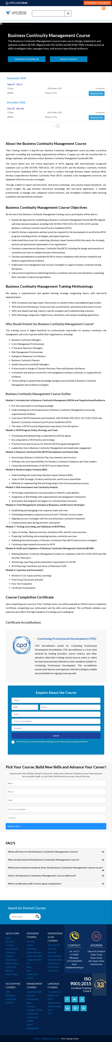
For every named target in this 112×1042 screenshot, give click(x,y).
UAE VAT (10, 1002)
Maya (29, 967)
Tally (8, 992)
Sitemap (9, 970)
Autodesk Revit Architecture (55, 961)
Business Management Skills (33, 999)
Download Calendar (25, 59)
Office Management (33, 1026)
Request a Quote (68, 59)
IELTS (50, 1010)
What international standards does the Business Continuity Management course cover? (55, 867)
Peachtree (10, 995)
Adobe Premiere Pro (34, 961)
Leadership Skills (34, 992)
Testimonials (11, 959)
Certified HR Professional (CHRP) (32, 1017)
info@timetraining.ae (75, 967)
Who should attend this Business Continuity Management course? (43, 859)
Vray (29, 970)
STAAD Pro (53, 970)
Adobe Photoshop (32, 947)
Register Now (13, 826)
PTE (50, 1013)
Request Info (97, 93)
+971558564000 (74, 961)
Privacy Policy (12, 974)
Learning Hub (12, 948)
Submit (56, 735)
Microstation (53, 967)
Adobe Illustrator (34, 956)
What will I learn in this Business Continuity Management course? (43, 851)
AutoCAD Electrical (52, 950)
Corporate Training (10, 954)
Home (8, 938)
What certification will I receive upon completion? (34, 883)
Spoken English (55, 1006)
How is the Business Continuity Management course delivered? (42, 875)
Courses (9, 945)
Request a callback (98, 3)
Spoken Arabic (54, 1002)
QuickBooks (11, 999)
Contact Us (11, 967)
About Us (10, 941)
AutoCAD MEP (54, 956)
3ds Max (30, 941)
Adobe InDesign (34, 952)
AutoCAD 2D (54, 945)
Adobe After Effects (32, 976)
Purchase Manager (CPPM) (34, 1008)
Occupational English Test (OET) (54, 995)
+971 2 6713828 (18, 2)
